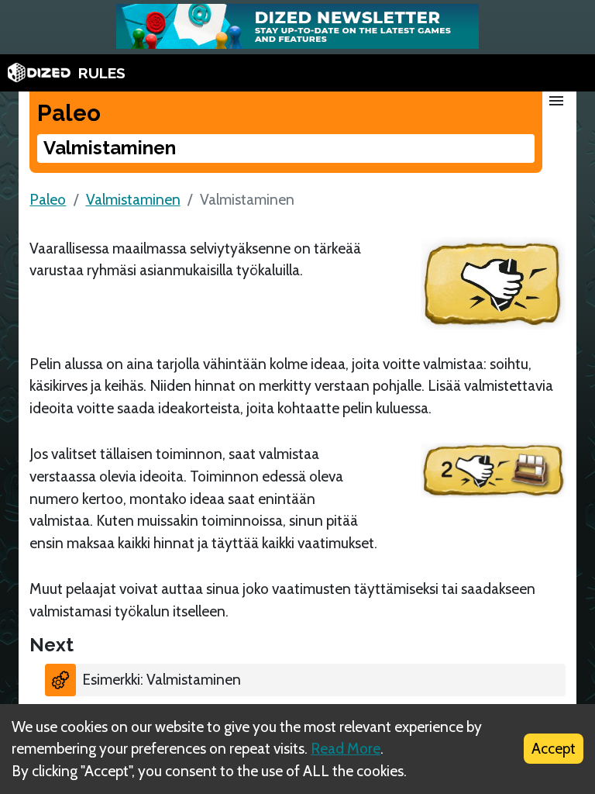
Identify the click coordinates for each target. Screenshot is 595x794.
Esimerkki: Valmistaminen (161, 679)
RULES (102, 72)
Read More (345, 748)
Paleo (47, 199)
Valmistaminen (133, 199)
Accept (553, 748)
